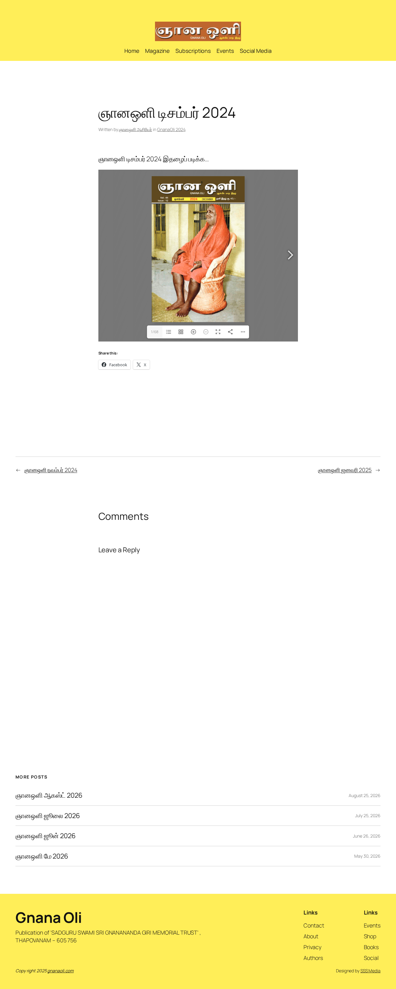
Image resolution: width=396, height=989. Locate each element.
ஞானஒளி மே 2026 (41, 856)
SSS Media (370, 971)
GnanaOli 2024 (171, 129)
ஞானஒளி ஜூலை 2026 (47, 815)
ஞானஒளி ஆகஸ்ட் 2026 (49, 795)
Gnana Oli (48, 917)
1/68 (154, 331)
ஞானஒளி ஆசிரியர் (135, 129)
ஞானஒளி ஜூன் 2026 (45, 835)
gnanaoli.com (60, 971)
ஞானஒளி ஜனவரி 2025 (345, 469)
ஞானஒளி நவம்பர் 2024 (50, 469)
